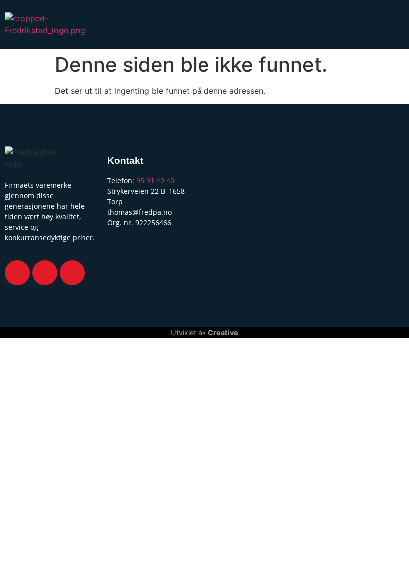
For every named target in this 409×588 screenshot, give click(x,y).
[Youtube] (72, 272)
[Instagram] (44, 272)
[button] (268, 24)
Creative (223, 332)
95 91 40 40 (155, 180)
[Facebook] (17, 272)
